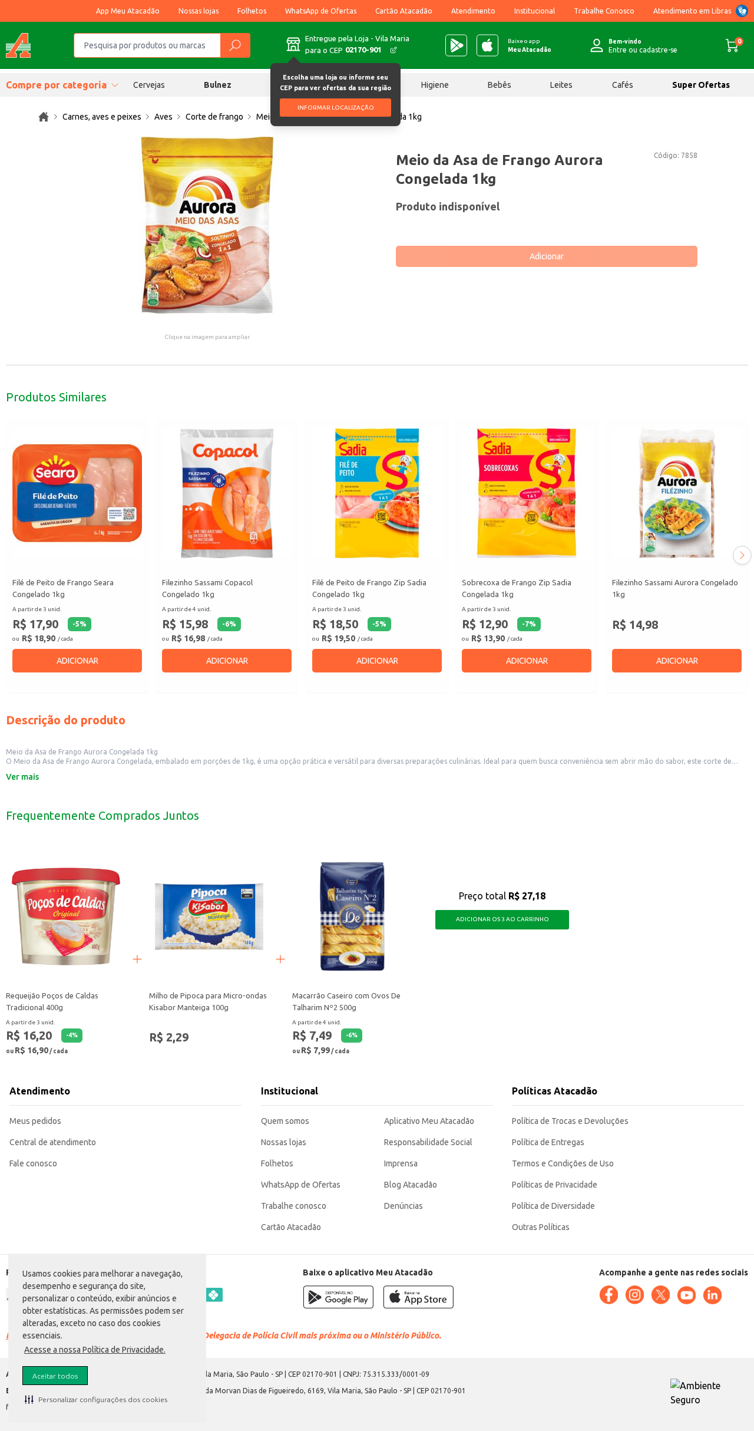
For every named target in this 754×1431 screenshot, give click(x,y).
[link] (43, 116)
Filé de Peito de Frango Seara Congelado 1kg (63, 588)
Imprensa (401, 1163)
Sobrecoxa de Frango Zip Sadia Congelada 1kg (516, 588)
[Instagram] (634, 1294)
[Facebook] (608, 1294)
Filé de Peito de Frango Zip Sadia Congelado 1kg (369, 588)
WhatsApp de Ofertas (320, 11)
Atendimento (473, 11)
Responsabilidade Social (428, 1142)
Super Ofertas (701, 85)
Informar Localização (335, 107)
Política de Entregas (548, 1142)
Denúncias (403, 1206)
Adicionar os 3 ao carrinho (502, 919)
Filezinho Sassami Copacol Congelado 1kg (207, 588)
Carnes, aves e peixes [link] (101, 116)
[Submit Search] (235, 45)
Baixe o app (529, 45)
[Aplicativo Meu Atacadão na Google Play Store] (456, 45)
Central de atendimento (52, 1142)
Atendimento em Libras (692, 11)
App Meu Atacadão (128, 11)
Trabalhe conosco (293, 1206)
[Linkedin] (712, 1295)
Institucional (534, 11)
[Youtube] (686, 1295)
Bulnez (218, 85)
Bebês (499, 85)
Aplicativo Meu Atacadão (429, 1121)
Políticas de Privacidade (554, 1184)
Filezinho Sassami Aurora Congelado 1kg (675, 588)
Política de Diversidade (553, 1206)
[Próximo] (742, 555)
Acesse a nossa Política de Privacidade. (95, 1349)
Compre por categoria (56, 85)
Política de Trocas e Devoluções (570, 1121)
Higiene (435, 85)
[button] (96, 1399)
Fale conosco (33, 1163)
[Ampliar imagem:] (207, 225)
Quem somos (285, 1121)
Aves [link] (163, 116)
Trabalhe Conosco (604, 11)
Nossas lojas (198, 11)
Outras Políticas (541, 1227)
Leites (561, 85)
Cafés (622, 85)
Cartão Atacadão (403, 11)
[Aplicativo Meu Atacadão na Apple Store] (487, 45)
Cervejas (149, 85)
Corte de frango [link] (214, 116)
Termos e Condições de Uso (563, 1163)
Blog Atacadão (410, 1184)
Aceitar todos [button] (55, 1376)
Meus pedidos (35, 1121)
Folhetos (251, 11)
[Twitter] (660, 1294)
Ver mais (22, 777)
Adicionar (547, 256)
